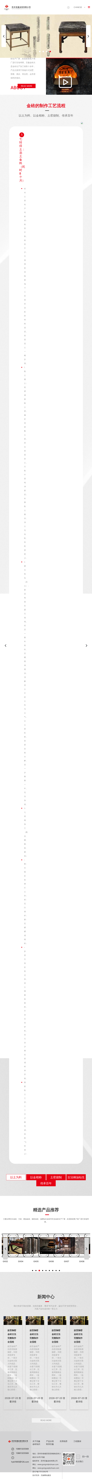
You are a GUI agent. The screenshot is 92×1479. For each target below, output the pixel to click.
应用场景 (63, 1441)
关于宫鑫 (36, 1441)
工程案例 (77, 1441)
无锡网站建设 (46, 1475)
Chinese (78, 7)
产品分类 (50, 1441)
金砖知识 (36, 1444)
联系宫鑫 (50, 1444)
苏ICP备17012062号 (40, 1472)
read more (26, 86)
